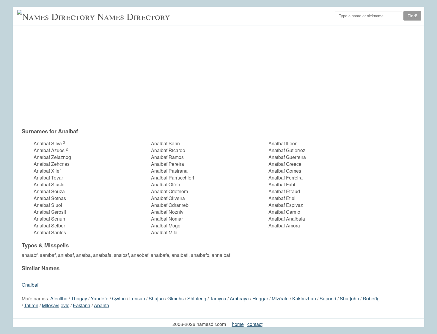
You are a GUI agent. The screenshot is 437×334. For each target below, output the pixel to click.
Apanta (101, 305)
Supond (328, 298)
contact (254, 324)
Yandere (100, 298)
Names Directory (133, 16)
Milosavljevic (55, 305)
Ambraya (239, 298)
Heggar (260, 298)
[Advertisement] (221, 76)
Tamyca (218, 298)
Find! (412, 15)
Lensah (137, 298)
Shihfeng (196, 298)
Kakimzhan (304, 298)
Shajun (156, 298)
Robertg (371, 298)
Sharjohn (349, 298)
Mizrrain (280, 298)
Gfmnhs (175, 298)
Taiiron (31, 305)
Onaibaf (30, 284)
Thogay (79, 298)
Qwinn (119, 298)
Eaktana (81, 305)
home (238, 324)
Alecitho (58, 298)
